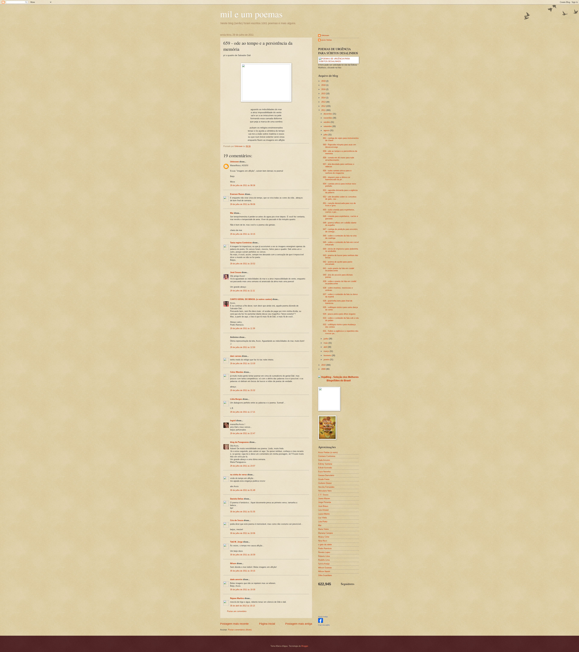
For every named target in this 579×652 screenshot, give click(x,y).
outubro (327, 122)
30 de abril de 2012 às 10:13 (242, 606)
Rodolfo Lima (324, 560)
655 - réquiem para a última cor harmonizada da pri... (336, 178)
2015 (323, 93)
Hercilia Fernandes (326, 487)
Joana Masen (324, 498)
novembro (328, 118)
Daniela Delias (236, 499)
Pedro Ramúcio (325, 548)
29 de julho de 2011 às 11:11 (242, 291)
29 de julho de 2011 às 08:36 (242, 185)
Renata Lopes (324, 552)
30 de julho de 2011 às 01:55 (242, 511)
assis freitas (326, 40)
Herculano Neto (325, 491)
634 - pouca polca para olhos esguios (339, 314)
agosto (327, 130)
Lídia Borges (236, 399)
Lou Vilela (322, 518)
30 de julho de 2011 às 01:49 (242, 490)
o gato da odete (325, 544)
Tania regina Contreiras (241, 242)
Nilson (233, 563)
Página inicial (267, 623)
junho (326, 339)
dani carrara (235, 356)
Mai (231, 213)
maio (326, 343)
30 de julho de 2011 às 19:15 (242, 571)
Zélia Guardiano (325, 575)
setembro (328, 126)
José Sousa (235, 272)
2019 (323, 81)
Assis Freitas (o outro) (328, 452)
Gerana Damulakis (326, 475)
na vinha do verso (238, 474)
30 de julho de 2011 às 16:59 (242, 555)
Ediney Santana (325, 464)
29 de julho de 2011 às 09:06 (242, 204)
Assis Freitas (323, 617)
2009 (323, 369)
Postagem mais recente (234, 623)
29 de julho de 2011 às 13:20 (242, 363)
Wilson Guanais (325, 568)
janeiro (327, 359)
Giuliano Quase (325, 483)
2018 (323, 85)
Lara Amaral (323, 510)
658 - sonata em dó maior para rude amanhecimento (338, 158)
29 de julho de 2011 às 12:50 (242, 347)
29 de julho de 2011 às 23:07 (242, 466)
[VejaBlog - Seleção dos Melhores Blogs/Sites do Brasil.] (338, 378)
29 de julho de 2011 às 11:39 (242, 328)
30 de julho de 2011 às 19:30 (242, 589)
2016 (323, 89)
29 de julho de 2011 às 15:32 (242, 390)
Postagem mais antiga (298, 623)
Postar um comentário (236, 611)
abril (326, 347)
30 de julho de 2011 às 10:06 (242, 533)
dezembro (328, 114)
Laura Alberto (324, 514)
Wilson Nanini (324, 571)
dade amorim (236, 579)
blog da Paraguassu (239, 442)
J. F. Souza (323, 495)
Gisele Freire (323, 479)
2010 (323, 365)
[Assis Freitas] (320, 622)
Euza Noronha (324, 471)
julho (326, 135)
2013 (323, 102)
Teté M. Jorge (236, 542)
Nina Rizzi (322, 541)
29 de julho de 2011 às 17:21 (242, 412)
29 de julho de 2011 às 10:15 (242, 234)
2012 (323, 106)
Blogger (304, 646)
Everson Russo (237, 194)
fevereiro (328, 355)
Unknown (234, 162)
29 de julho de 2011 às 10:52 (242, 263)
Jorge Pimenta (324, 502)
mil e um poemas (251, 14)
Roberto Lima (324, 556)
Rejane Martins (237, 598)
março (327, 351)
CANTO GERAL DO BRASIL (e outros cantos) (251, 299)
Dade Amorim (324, 460)
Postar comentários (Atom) (240, 630)
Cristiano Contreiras (326, 456)
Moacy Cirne (323, 537)
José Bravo (323, 506)
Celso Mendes (236, 372)
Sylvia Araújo (324, 564)
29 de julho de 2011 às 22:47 (242, 433)
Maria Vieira (323, 529)
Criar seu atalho (324, 625)
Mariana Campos (325, 533)
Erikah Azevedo (325, 468)
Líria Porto (322, 521)
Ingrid (233, 420)
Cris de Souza (236, 520)
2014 (323, 98)
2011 (323, 110)
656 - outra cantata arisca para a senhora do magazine (337, 171)
